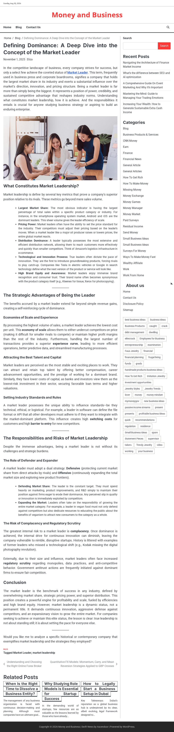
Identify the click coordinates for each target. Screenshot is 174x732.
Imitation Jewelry (156, 376)
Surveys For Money (134, 250)
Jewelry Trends (152, 388)
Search (127, 38)
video (159, 445)
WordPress (128, 726)
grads (139, 363)
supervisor (153, 438)
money (138, 394)
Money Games (131, 202)
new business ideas (154, 401)
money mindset (155, 394)
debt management (134, 332)
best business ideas (135, 319)
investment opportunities (138, 382)
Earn (125, 146)
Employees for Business (152, 338)
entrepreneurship (134, 344)
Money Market (131, 214)
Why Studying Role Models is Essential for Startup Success (61, 691)
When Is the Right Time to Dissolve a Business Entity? (22, 689)
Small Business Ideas (136, 238)
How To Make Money (135, 183)
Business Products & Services (140, 134)
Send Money (130, 232)
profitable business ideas (152, 413)
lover (127, 394)
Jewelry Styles (132, 388)
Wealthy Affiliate (133, 263)
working (129, 451)
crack (164, 326)
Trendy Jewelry (144, 445)
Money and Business (87, 14)
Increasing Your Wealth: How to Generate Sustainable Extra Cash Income (142, 108)
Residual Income (133, 226)
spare (155, 432)
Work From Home (133, 275)
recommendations (144, 420)
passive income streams (137, 407)
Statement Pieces (134, 438)
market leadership (44, 652)
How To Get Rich (133, 177)
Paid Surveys (131, 220)
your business (145, 451)
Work (126, 269)
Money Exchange (133, 195)
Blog (19, 27)
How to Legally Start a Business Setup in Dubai (99, 689)
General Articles (132, 171)
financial (148, 351)
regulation (130, 426)
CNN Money (130, 140)
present (159, 407)
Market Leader (77, 72)
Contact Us (33, 27)
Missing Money (132, 189)
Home (7, 27)
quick (127, 420)
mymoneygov (132, 401)
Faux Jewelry (132, 351)
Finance (128, 153)
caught (153, 326)
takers (128, 445)
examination (154, 344)
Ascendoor (102, 726)
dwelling (153, 332)
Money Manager (133, 208)
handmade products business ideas (143, 369)
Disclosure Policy (133, 303)
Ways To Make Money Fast (139, 257)
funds (128, 363)
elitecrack (130, 338)
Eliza (30, 59)
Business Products (135, 326)
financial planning (134, 357)
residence (145, 426)
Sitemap (128, 310)
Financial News (132, 159)
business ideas (158, 319)
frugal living (154, 357)
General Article (131, 165)
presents (129, 413)
